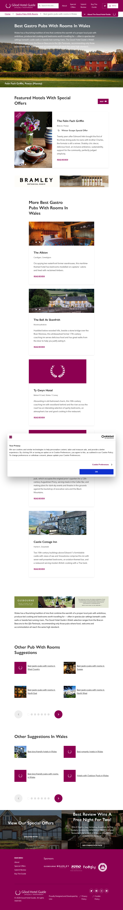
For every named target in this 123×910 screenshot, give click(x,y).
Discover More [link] (31, 837)
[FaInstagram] (101, 891)
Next (48, 137)
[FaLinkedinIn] (107, 891)
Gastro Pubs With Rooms (27, 14)
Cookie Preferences (100, 465)
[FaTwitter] (91, 891)
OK (96, 472)
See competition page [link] (92, 845)
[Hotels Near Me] (104, 5)
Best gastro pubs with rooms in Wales (60, 14)
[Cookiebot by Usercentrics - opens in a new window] (103, 437)
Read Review (62, 160)
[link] (39, 5)
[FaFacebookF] (96, 891)
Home (7, 14)
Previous (18, 137)
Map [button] (102, 101)
